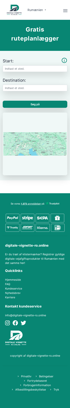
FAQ (7, 284)
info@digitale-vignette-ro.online (25, 315)
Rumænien (36, 10)
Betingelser (45, 376)
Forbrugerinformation (37, 385)
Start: (8, 60)
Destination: (14, 80)
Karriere (10, 297)
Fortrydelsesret (37, 380)
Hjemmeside (13, 279)
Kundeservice (13, 288)
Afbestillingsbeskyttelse (30, 389)
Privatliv (25, 376)
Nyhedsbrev (13, 293)
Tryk (56, 389)
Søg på (35, 104)
